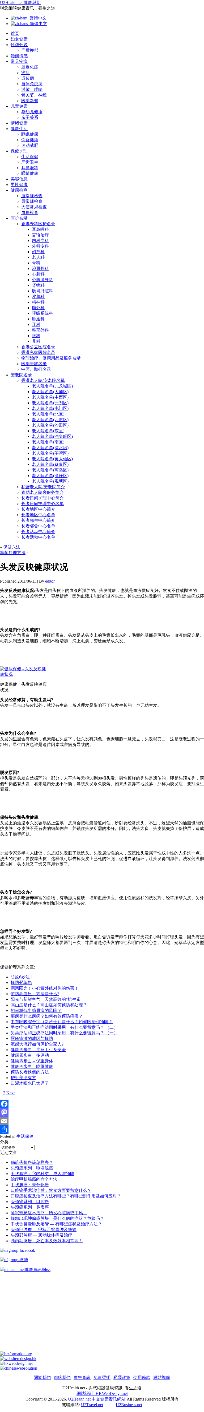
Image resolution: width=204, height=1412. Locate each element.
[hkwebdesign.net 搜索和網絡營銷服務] (16, 1363)
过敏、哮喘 (31, 89)
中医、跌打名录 (36, 369)
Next (10, 1093)
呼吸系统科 (42, 313)
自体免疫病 (31, 84)
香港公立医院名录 (38, 347)
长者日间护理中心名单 (42, 503)
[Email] (102, 1121)
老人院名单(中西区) (50, 397)
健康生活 (19, 128)
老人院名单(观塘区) (50, 481)
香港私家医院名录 (38, 352)
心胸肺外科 (42, 279)
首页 (15, 33)
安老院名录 (21, 375)
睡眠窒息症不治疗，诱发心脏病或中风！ (49, 1213)
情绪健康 (19, 123)
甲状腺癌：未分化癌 (30, 1185)
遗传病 (27, 78)
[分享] (102, 1129)
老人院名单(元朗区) (50, 403)
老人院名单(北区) (48, 414)
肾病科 (38, 285)
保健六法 (11, 547)
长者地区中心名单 (38, 515)
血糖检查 (29, 212)
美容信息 (19, 179)
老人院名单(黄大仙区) (52, 459)
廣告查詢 (82, 1377)
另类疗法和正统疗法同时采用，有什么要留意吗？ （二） (64, 1027)
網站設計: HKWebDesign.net (102, 1393)
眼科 (36, 335)
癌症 (25, 72)
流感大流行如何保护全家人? (37, 1044)
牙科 (36, 324)
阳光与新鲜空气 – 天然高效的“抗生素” (46, 999)
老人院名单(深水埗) (50, 447)
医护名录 (19, 218)
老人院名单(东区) (48, 431)
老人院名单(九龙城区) (52, 386)
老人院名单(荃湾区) (50, 453)
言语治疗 (40, 235)
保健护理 (19, 151)
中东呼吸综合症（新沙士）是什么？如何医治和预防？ (62, 1021)
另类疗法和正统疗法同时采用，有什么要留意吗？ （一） (64, 1033)
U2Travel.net (92, 1404)
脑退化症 (29, 67)
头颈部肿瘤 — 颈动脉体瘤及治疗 (41, 1235)
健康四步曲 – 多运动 (30, 1055)
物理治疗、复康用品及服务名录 (51, 358)
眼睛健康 (29, 173)
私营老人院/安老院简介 (43, 487)
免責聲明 (102, 1377)
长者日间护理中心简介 (42, 498)
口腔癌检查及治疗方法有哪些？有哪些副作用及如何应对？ (66, 1196)
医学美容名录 (34, 363)
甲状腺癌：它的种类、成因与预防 (42, 1173)
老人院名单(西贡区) (50, 419)
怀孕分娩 (19, 44)
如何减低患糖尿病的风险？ (36, 1010)
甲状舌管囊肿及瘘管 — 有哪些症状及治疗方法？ (56, 1224)
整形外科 (40, 330)
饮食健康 (29, 140)
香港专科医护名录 (38, 223)
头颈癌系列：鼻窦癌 (30, 1207)
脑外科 (38, 307)
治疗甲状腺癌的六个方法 (34, 1179)
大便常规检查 (34, 207)
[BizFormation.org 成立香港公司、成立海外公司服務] (16, 1354)
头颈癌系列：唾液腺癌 (32, 1168)
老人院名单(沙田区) (50, 425)
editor (50, 581)
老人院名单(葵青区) (50, 464)
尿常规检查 (31, 201)
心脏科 (38, 274)
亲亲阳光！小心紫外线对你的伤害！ (45, 988)
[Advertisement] (102, 1314)
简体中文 (37, 23)
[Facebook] (102, 1104)
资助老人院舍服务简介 (42, 492)
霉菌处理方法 (13, 552)
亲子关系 (29, 117)
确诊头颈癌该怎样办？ (32, 1162)
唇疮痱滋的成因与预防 (32, 1038)
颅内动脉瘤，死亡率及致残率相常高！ (47, 1240)
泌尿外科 (40, 268)
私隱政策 (121, 1377)
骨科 (36, 263)
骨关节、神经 (34, 95)
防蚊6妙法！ (22, 977)
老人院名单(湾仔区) (50, 475)
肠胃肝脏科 (42, 291)
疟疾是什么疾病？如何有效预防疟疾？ (47, 1016)
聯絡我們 (62, 1377)
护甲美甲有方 (23, 1077)
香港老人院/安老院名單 (43, 380)
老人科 (38, 257)
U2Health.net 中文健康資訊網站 (97, 1399)
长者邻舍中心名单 (38, 526)
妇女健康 (19, 39)
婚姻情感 (19, 56)
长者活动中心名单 (38, 537)
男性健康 (19, 184)
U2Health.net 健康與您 (20, 2)
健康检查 (19, 190)
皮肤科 (38, 296)
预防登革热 (21, 982)
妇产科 (38, 251)
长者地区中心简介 (38, 509)
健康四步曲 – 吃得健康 (32, 1066)
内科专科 (40, 240)
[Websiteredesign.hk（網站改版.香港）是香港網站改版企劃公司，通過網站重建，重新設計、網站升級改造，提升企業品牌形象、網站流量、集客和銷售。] (18, 1358)
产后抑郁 (29, 50)
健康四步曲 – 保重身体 (32, 1061)
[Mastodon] (102, 1112)
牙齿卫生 (29, 162)
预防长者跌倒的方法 (30, 1072)
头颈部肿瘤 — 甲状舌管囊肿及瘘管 (43, 1229)
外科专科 (40, 246)
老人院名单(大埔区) (50, 391)
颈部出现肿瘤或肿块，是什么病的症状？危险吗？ (57, 1218)
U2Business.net (129, 1404)
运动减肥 (29, 145)
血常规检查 (31, 195)
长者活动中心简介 (38, 531)
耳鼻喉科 (29, 168)
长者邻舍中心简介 (38, 520)
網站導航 (161, 1377)
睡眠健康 (29, 134)
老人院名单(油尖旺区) (52, 436)
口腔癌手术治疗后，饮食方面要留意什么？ (51, 1190)
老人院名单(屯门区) (50, 408)
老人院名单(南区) (48, 442)
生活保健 (29, 156)
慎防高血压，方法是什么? (35, 993)
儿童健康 (19, 106)
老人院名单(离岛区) (50, 470)
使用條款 (141, 1377)
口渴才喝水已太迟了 (30, 1083)
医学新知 (29, 100)
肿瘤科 (38, 319)
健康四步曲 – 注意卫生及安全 (38, 1049)
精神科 (38, 302)
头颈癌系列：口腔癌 (30, 1201)
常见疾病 (19, 61)
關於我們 (42, 1377)
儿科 (36, 341)
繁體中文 (36, 18)
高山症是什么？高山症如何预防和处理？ (49, 1005)
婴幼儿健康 (31, 112)
